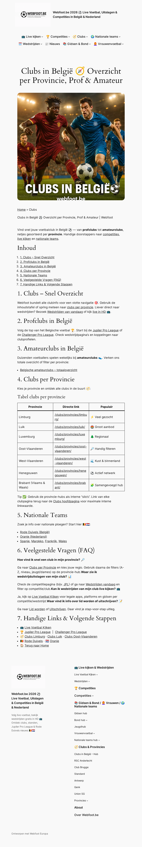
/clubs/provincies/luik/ (70, 427)
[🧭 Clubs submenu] (87, 36)
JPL (66, 584)
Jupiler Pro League (106, 330)
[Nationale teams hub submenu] (99, 740)
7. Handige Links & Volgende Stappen (46, 284)
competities (111, 234)
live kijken (24, 238)
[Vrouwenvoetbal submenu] (94, 733)
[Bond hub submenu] (86, 720)
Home (21, 209)
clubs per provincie (80, 307)
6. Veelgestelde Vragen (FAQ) (40, 280)
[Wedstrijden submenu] (89, 681)
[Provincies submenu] (87, 800)
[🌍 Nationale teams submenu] (120, 36)
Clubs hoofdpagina (66, 501)
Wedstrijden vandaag (100, 584)
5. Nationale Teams (33, 275)
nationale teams (47, 238)
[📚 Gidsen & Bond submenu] (90, 44)
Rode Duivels (34, 641)
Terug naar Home (37, 645)
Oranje (54, 641)
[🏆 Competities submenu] (69, 36)
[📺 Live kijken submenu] (42, 36)
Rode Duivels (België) (35, 532)
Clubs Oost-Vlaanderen (81, 636)
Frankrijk (51, 541)
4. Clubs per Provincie (35, 271)
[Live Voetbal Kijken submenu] (97, 674)
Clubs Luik (54, 636)
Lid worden (37, 609)
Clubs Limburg (35, 636)
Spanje (25, 541)
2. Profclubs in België (34, 262)
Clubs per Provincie (42, 567)
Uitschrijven (58, 609)
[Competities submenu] (93, 695)
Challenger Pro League (38, 335)
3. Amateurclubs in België (38, 266)
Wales (63, 541)
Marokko (37, 541)
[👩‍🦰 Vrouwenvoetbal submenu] (123, 44)
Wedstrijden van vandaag (65, 311)
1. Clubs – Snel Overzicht (37, 257)
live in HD (99, 311)
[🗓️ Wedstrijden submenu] (41, 44)
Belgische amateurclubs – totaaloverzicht (48, 370)
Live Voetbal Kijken (45, 596)
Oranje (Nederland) (33, 536)
